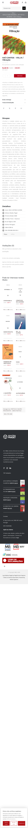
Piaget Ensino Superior (20, 575)
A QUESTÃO (7, 393)
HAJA (18, 362)
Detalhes (10, 309)
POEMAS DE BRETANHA (7, 362)
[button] (14, 99)
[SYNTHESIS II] (7, 290)
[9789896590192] (14, 38)
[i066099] (10, 553)
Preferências (21, 823)
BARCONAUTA (8, 332)
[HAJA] (20, 352)
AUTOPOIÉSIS (20, 393)
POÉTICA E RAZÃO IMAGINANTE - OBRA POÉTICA (12, 410)
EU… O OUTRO (18, 332)
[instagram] (7, 468)
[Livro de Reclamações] (13, 558)
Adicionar (19, 75)
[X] (9, 108)
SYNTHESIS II (8, 300)
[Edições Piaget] (14, 1)
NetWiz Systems (14, 579)
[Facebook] (3, 108)
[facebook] (4, 468)
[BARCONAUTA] (7, 321)
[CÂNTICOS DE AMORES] (20, 290)
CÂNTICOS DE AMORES (20, 301)
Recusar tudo (14, 823)
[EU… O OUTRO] (20, 321)
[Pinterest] (15, 108)
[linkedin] (10, 468)
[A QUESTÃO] (7, 383)
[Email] (21, 108)
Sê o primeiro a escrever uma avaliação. (13, 64)
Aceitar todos (6, 823)
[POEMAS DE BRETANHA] (7, 351)
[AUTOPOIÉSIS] (20, 383)
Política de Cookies (11, 819)
